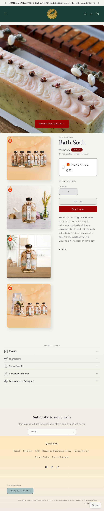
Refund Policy (42, 457)
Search (17, 451)
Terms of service (90, 500)
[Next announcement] (99, 3)
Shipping (63, 154)
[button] (6, 14)
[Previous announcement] (5, 3)
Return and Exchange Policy (56, 451)
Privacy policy (75, 500)
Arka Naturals (30, 500)
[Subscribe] (73, 432)
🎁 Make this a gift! (77, 167)
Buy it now (78, 209)
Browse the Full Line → (52, 123)
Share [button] (64, 249)
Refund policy (61, 500)
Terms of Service (60, 457)
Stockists (28, 451)
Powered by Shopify (44, 500)
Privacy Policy (81, 451)
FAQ (37, 451)
